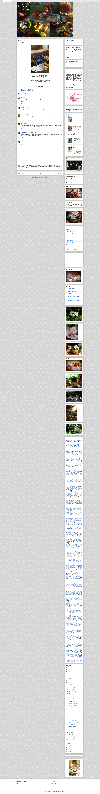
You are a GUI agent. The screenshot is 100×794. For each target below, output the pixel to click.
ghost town (79, 529)
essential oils (74, 507)
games (74, 527)
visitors (73, 655)
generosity (73, 529)
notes (67, 577)
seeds (81, 612)
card (75, 467)
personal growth (68, 585)
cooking (67, 487)
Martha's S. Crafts (72, 291)
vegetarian (68, 653)
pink (77, 587)
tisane (78, 644)
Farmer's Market (72, 705)
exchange (78, 508)
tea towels (77, 637)
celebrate (72, 470)
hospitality (68, 549)
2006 (69, 749)
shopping (68, 616)
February (80, 518)
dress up (75, 501)
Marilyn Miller (24, 114)
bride (77, 464)
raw (72, 599)
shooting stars (73, 615)
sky (71, 618)
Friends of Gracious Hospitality (72, 146)
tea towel (71, 637)
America (80, 443)
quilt (80, 594)
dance (68, 495)
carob (81, 467)
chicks (69, 474)
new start (79, 576)
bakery (81, 451)
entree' (69, 507)
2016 (69, 675)
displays (67, 500)
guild (76, 536)
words (81, 660)
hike (66, 541)
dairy (81, 494)
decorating (68, 496)
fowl (68, 523)
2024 (69, 669)
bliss (81, 458)
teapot (67, 639)
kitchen (80, 556)
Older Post (59, 173)
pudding (78, 592)
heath (75, 539)
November (71, 687)
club (80, 479)
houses (67, 551)
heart (67, 539)
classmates (72, 479)
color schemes (75, 482)
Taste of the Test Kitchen (73, 296)
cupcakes (77, 494)
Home (40, 173)
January (71, 739)
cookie (69, 486)
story (67, 626)
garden (78, 527)
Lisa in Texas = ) (24, 141)
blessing (73, 458)
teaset (72, 640)
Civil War (79, 478)
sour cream (79, 620)
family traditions (76, 515)
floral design (75, 519)
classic (67, 479)
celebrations (68, 471)
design (81, 496)
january (81, 554)
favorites (71, 518)
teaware (81, 640)
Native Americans (77, 573)
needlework (77, 574)
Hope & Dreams (72, 724)
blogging (77, 459)
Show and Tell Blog (70, 233)
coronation (73, 487)
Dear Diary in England (73, 709)
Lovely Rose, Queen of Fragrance (73, 714)
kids (71, 556)
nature (30, 90)
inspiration (80, 552)
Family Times (71, 728)
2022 (69, 671)
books (74, 461)
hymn (78, 551)
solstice (76, 619)
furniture (67, 527)
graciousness (74, 533)
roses (74, 605)
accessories (68, 440)
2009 (69, 743)
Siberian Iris (71, 729)
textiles (74, 641)
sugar (81, 626)
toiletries (69, 645)
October (71, 689)
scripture (80, 610)
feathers (76, 518)
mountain (79, 569)
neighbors (74, 576)
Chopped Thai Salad (77, 126)
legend (81, 559)
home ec (80, 544)
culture (73, 494)
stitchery (79, 624)
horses (79, 548)
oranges (67, 579)
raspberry (67, 599)
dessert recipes (76, 497)
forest (81, 522)
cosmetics (79, 487)
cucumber (69, 494)
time (74, 644)
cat (68, 470)
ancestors (69, 444)
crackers (69, 489)
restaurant (79, 603)
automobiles (80, 450)
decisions (75, 495)
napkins (69, 573)
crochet (76, 493)
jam (74, 554)
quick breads (75, 594)
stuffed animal (72, 626)
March (70, 735)
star (68, 624)
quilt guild (68, 595)
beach (72, 453)
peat (76, 584)
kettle (68, 556)
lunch (76, 564)
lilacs (72, 561)
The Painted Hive (70, 231)
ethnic (79, 507)
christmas (68, 478)
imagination (75, 552)
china (67, 475)
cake (70, 466)
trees (69, 647)
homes (76, 547)
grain (67, 534)
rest (74, 603)
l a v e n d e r (71, 707)
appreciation (68, 447)
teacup (72, 638)
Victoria (67, 654)
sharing (67, 615)
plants (76, 588)
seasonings (68, 612)
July (81, 555)
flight (71, 519)
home (79, 543)
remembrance (78, 602)
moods (70, 569)
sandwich (78, 607)
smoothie (74, 618)
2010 (69, 742)
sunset (69, 629)
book (79, 460)
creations (78, 492)
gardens (75, 528)
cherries (80, 473)
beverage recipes (70, 456)
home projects (78, 545)
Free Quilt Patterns (70, 242)
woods (77, 660)
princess (74, 591)
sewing (78, 613)
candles (67, 467)
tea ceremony (79, 632)
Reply (22, 103)
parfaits (67, 583)
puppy (77, 593)
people (80, 584)
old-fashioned (73, 578)
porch (73, 590)
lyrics (68, 565)
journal (75, 555)
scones (75, 610)
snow (79, 618)
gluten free (70, 532)
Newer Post (20, 173)
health (79, 538)
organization (79, 579)
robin (78, 604)
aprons (78, 447)
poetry (69, 590)
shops (73, 616)
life (80, 560)
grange (75, 535)
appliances (73, 446)
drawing (67, 501)
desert (76, 496)
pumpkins (72, 593)
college (67, 482)
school (67, 610)
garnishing (68, 529)
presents (80, 590)
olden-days (79, 578)
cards (78, 467)
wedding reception (71, 657)
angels (74, 444)
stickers (75, 624)
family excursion (76, 510)
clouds (77, 479)
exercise (67, 509)
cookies (78, 486)
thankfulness (68, 643)
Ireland (78, 553)
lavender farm (71, 559)
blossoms (68, 460)
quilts (67, 597)
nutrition (74, 577)
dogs (75, 500)
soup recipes (72, 620)
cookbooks (80, 485)
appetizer (79, 445)
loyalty (73, 564)
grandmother (68, 535)
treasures (80, 646)
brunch (81, 464)
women (72, 660)
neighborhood (68, 576)
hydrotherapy (73, 551)
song (80, 619)
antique (67, 445)
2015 (69, 676)
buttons (69, 465)
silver (74, 617)
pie (74, 587)
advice (74, 440)
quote (73, 597)
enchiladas (71, 504)
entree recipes (79, 505)
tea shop (77, 636)
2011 (69, 684)
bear (75, 454)
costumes (72, 488)
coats (67, 480)
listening (81, 561)
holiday (80, 541)
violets (69, 655)
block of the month (70, 459)
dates (72, 495)
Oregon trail (73, 579)
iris (81, 553)
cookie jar (73, 486)
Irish (68, 554)
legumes (69, 560)
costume (67, 488)
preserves (69, 591)
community (70, 483)
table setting (69, 631)
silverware (79, 617)
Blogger (62, 791)
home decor (74, 544)
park (71, 583)
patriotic (68, 584)
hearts (71, 539)
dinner (72, 499)
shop (79, 615)
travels (75, 646)
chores (72, 477)
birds (78, 456)
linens (76, 561)
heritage (78, 540)
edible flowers (79, 502)
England (78, 504)
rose (71, 605)
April (70, 734)
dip (76, 499)
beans (72, 454)
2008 (69, 745)
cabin (73, 465)
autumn (69, 451)
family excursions (71, 512)
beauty (67, 455)
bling (78, 458)
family (67, 511)
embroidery (79, 503)
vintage (80, 654)
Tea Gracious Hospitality (73, 137)
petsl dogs (79, 585)
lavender (80, 558)
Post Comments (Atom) (42, 177)
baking (68, 452)
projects (67, 592)
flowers (27, 90)
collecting (67, 481)
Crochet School (69, 244)
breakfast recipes (70, 464)
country (76, 488)
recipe (80, 599)
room (68, 605)
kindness (75, 556)
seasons (74, 612)
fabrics (75, 509)
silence (70, 617)
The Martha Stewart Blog (73, 299)
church (74, 478)
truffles (74, 647)
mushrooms (68, 572)
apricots (73, 447)
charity (76, 473)
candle (80, 466)
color (71, 482)
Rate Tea (68, 235)
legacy (77, 559)
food (76, 522)
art (71, 448)
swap (77, 629)
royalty (79, 605)
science (71, 610)
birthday (68, 458)
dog (71, 500)
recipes (71, 600)
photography (78, 586)
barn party (80, 452)
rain (66, 598)
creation (73, 492)
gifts (75, 530)
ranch (80, 598)
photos (67, 587)
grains (78, 534)
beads (77, 453)
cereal (74, 472)
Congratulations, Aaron (73, 718)
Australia (67, 450)
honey (80, 547)
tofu (81, 644)
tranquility (74, 645)
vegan (67, 650)
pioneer (81, 587)
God (67, 533)
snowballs (67, 619)
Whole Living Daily (72, 302)
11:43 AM (25, 123)
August (70, 693)
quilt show (73, 595)
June (70, 697)
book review (68, 461)
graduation (79, 533)
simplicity (67, 618)
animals (78, 444)
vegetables (76, 651)
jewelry (71, 555)
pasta (77, 583)
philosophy (68, 586)
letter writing (75, 560)
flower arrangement (77, 520)
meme (77, 567)
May (70, 732)
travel (79, 645)
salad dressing (74, 606)
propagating (73, 592)
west (81, 657)
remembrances (68, 603)
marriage (76, 566)
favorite (67, 518)
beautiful (79, 454)
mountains (68, 571)
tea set (73, 636)
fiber (68, 519)
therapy (81, 643)
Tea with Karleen (72, 720)
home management (70, 545)
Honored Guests (72, 726)
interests (74, 553)
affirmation (79, 440)
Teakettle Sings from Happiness (73, 711)
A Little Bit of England (73, 722)
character (79, 472)
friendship (76, 524)
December (71, 685)
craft (74, 489)
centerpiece (23, 90)
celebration (78, 470)
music (74, 572)
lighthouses (68, 561)
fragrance (72, 523)
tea (73, 632)
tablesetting (75, 631)
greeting (67, 536)
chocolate (75, 475)
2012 (69, 682)
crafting (78, 489)
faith (80, 509)
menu (77, 568)
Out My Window (69, 240)
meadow (80, 566)
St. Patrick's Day (79, 623)
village (76, 654)
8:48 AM (26, 97)
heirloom (79, 539)
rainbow (70, 598)
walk (80, 655)
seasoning (79, 611)
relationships (68, 602)
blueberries (74, 460)
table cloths (80, 630)
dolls (80, 500)
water (67, 656)
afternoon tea (70, 441)
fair (77, 509)
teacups (78, 638)
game (71, 527)
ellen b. (22, 107)
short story (77, 616)
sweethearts (71, 630)
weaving (75, 656)
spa (67, 622)
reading (76, 599)
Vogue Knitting (69, 229)
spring (67, 623)
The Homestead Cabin (73, 703)
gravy (79, 535)
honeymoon (68, 548)
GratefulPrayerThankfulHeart (27, 132)
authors (75, 450)
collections (78, 481)
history (70, 541)
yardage (71, 661)
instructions (69, 553)
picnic (71, 587)
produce (79, 591)
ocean (67, 578)
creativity (68, 493)
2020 (69, 673)
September (71, 691)
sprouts (73, 623)
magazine (72, 565)
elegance (74, 503)
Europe (73, 508)
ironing (71, 554)
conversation (68, 485)
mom (67, 569)
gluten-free (78, 532)
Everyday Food (71, 288)
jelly (68, 555)
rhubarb (67, 604)
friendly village (78, 523)
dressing (79, 501)
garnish (80, 528)
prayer (77, 590)
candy (71, 467)
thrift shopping (69, 644)
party (74, 583)
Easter (67, 502)
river (74, 604)
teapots (67, 640)
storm (80, 625)
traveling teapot (69, 646)
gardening (68, 528)
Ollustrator (54, 791)
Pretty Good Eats (69, 238)
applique (79, 446)
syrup (76, 630)
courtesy (80, 488)
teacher (67, 638)
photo (73, 586)
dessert (69, 497)
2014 (69, 678)
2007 (69, 747)
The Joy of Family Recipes (72, 699)
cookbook (74, 485)
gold (69, 533)
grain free (72, 534)
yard (68, 661)
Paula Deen (70, 293)
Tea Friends (75, 117)
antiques (73, 445)
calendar (75, 466)
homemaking (69, 547)
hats (75, 538)
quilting (78, 595)
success (77, 626)
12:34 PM (35, 132)
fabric (71, 509)
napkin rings (79, 572)
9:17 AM (26, 107)
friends (68, 524)
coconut (71, 480)
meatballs (72, 567)
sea (69, 611)
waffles (76, 655)
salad (67, 606)
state (71, 624)
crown (81, 493)
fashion (78, 517)
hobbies (75, 541)
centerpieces (68, 472)
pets (74, 585)
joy (78, 555)
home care (68, 544)
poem (33, 90)
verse (76, 653)
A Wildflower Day (72, 701)
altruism (76, 443)
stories (76, 625)
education (69, 503)
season (73, 611)
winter (67, 660)
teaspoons (76, 640)
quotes (79, 597)
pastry (81, 583)
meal (68, 567)
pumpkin (67, 593)
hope (74, 548)
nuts (79, 577)
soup (67, 620)
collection (72, 481)
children (78, 474)
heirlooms (67, 540)
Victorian (71, 654)
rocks (81, 604)
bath (68, 453)
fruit (74, 525)
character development (70, 473)
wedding (80, 656)
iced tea (71, 552)
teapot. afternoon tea (76, 639)
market (71, 566)
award (74, 451)
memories (71, 568)
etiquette (68, 508)
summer (80, 628)
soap (72, 619)
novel (70, 577)
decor (80, 495)
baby (77, 451)
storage (71, 625)
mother (74, 569)
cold (80, 480)
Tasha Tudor (68, 632)
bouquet (79, 461)
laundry (74, 558)
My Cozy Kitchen (71, 125)
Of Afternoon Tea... (72, 116)
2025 (69, 667)
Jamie (77, 554)
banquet (72, 452)
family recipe (74, 514)
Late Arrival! (71, 716)
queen (80, 593)
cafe (67, 466)
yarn (75, 661)
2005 (69, 751)
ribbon (71, 604)
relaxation (73, 602)
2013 (69, 680)
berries (73, 455)
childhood (73, 474)
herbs (72, 540)
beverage (78, 455)
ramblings (75, 598)
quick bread (68, 594)
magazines (77, 565)
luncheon (80, 564)
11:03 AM (29, 114)
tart (80, 631)
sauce (73, 609)
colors (81, 482)
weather (71, 656)
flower (71, 520)
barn (76, 452)
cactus (80, 465)
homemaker (78, 546)
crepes (72, 493)
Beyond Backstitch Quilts (71, 249)
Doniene (23, 97)
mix (80, 568)
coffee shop (76, 480)
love (68, 564)
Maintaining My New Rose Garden (74, 300)
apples (67, 446)
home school (69, 546)
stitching (67, 625)
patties (73, 584)
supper (73, 629)
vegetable (74, 650)
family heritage (74, 513)
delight (72, 496)
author (71, 450)
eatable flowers (72, 502)
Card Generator (69, 247)
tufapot (79, 647)
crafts (67, 491)
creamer (67, 492)
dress (71, 501)
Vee (22, 123)
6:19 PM (30, 141)
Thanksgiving (75, 643)
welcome (77, 657)
